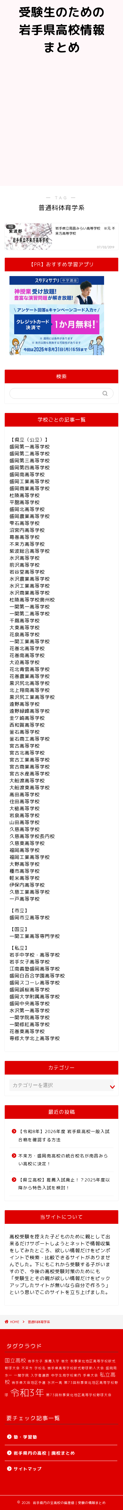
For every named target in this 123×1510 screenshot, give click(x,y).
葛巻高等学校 (24, 537)
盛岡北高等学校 (27, 509)
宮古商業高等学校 (29, 766)
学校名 (40, 1368)
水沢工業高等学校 (29, 585)
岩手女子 (35, 1361)
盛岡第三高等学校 (29, 460)
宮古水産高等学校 (29, 773)
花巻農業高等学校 (29, 676)
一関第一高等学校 (29, 606)
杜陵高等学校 (24, 495)
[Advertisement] (61, 121)
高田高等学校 (24, 794)
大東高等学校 (24, 627)
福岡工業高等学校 (29, 857)
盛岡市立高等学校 (29, 917)
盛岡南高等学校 (27, 474)
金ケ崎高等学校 (27, 718)
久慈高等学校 (24, 829)
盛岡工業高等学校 (29, 481)
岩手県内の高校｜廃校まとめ (44, 1453)
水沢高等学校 (24, 558)
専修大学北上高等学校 (34, 1038)
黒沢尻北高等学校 (29, 683)
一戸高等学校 (24, 899)
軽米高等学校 (24, 878)
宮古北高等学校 (27, 752)
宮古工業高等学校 (29, 759)
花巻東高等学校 (27, 1031)
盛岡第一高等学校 (29, 446)
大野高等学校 (24, 864)
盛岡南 (111, 1368)
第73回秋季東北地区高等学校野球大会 (79, 1395)
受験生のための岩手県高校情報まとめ (62, 29)
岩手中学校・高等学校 (34, 955)
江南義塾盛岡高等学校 (34, 968)
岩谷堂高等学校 (27, 572)
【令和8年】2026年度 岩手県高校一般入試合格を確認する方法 (64, 1135)
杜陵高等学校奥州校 (32, 599)
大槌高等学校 (24, 808)
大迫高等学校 (24, 662)
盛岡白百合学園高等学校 (37, 975)
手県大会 (90, 1375)
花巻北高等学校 (27, 648)
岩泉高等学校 (24, 815)
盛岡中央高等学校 (29, 1003)
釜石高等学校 (24, 732)
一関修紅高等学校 (29, 1024)
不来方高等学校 (27, 544)
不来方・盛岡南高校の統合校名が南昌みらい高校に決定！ (63, 1160)
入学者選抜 (40, 1375)
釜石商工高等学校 (29, 739)
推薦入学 (52, 1361)
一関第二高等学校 (29, 613)
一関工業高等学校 (29, 641)
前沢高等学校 (24, 565)
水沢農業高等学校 (29, 579)
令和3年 (27, 1392)
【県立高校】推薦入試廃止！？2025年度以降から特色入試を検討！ (64, 1184)
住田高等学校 (24, 801)
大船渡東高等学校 (29, 787)
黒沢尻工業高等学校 (32, 697)
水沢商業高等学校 (29, 592)
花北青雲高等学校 (29, 669)
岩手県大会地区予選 (29, 1382)
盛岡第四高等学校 (29, 467)
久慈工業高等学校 (29, 892)
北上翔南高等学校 (29, 690)
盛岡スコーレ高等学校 (34, 982)
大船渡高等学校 (27, 780)
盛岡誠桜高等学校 (29, 989)
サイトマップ (28, 1469)
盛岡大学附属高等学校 (34, 996)
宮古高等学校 (24, 746)
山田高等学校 (24, 822)
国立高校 (15, 1360)
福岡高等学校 (24, 850)
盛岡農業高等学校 (29, 516)
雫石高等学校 (24, 523)
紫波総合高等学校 (29, 551)
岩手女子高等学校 (29, 961)
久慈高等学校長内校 (32, 836)
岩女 (65, 1361)
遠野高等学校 (24, 704)
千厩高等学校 (24, 620)
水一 (8, 1375)
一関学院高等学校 (29, 1017)
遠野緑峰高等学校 (29, 711)
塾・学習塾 (25, 1437)
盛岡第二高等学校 (29, 453)
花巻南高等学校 (27, 655)
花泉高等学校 (24, 634)
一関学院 (21, 1375)
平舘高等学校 (24, 502)
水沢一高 (54, 1382)
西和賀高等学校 (27, 725)
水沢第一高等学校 (29, 1010)
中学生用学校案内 (66, 1375)
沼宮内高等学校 (27, 530)
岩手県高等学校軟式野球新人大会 (75, 1368)
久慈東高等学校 (27, 843)
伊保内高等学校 (27, 885)
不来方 (27, 1368)
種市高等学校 (24, 871)
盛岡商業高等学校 (29, 488)
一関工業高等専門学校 (34, 936)
